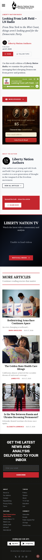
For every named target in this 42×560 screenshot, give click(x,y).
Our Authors (7, 495)
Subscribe (21, 475)
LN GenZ (6, 527)
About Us (6, 492)
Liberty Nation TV (8, 519)
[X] (16, 557)
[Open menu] (3, 5)
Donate (25, 517)
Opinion (25, 495)
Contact (5, 498)
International (7, 530)
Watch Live (6, 522)
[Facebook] (19, 557)
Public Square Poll (28, 520)
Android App (27, 525)
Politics (25, 492)
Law (24, 506)
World (24, 498)
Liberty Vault (7, 524)
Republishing (7, 501)
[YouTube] (23, 557)
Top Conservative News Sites (9, 515)
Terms (5, 506)
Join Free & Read (21, 140)
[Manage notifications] (37, 556)
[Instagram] (26, 557)
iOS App (25, 522)
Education (26, 503)
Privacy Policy (7, 503)
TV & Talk (26, 501)
